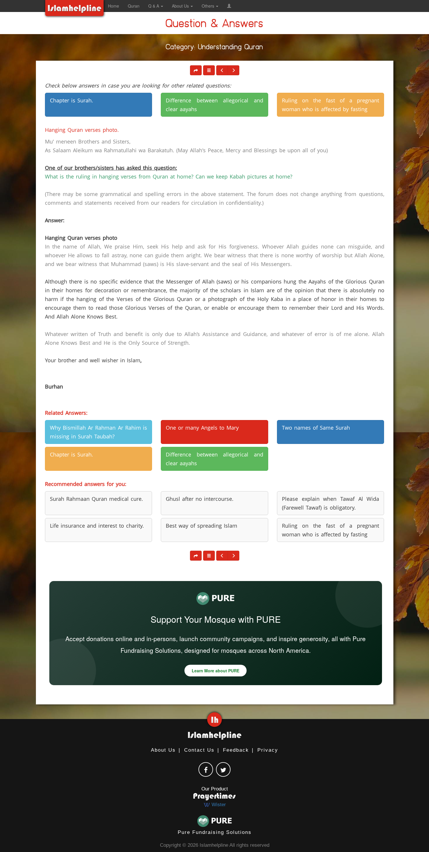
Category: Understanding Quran (214, 48)
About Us (163, 750)
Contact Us (199, 750)
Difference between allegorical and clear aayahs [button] (214, 105)
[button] (229, 6)
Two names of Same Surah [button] (316, 427)
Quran (133, 6)
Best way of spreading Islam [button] (201, 525)
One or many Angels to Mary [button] (202, 427)
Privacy (267, 750)
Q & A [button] (154, 6)
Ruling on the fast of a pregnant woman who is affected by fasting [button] (330, 105)
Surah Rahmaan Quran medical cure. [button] (96, 498)
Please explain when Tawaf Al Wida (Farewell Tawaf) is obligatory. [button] (330, 503)
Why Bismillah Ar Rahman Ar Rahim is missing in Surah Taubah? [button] (98, 432)
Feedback (236, 750)
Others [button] (208, 6)
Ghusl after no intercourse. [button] (199, 498)
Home (113, 6)
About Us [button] (181, 6)
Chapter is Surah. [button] (71, 100)
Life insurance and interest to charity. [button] (97, 525)
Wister (218, 804)
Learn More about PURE (215, 670)
